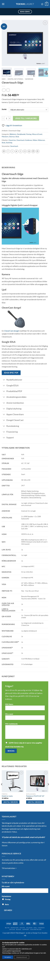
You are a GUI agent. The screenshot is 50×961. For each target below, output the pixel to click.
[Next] (44, 43)
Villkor (29, 928)
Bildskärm (13, 134)
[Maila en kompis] (25, 151)
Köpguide (15, 928)
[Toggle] (4, 379)
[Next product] (4, 90)
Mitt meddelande (11, 724)
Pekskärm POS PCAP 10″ (35, 796)
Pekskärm (5, 137)
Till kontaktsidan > (9, 868)
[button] (3, 4)
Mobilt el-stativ (7, 796)
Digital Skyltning (15, 79)
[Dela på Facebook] (8, 151)
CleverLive (12, 140)
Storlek (4, 109)
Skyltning (9, 143)
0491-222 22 (25, 696)
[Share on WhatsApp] (4, 151)
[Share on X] (12, 151)
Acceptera (8, 957)
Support (25, 929)
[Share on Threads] (21, 151)
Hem (3, 79)
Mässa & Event (37, 134)
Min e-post (9, 714)
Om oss (12, 929)
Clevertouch (20, 140)
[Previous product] (8, 90)
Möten (35, 140)
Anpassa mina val (21, 957)
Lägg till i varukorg (26, 118)
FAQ (35, 928)
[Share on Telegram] (37, 151)
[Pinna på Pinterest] (29, 151)
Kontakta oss (35, 929)
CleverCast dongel (11, 331)
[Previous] (5, 43)
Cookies (41, 928)
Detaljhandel (21, 134)
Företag (28, 134)
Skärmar (29, 79)
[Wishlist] (42, 4)
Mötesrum (41, 140)
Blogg (18, 929)
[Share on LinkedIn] (33, 151)
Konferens (28, 140)
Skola (17, 137)
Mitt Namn (9, 704)
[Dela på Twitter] (16, 151)
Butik (7, 928)
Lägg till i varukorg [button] (10, 802)
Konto (22, 928)
